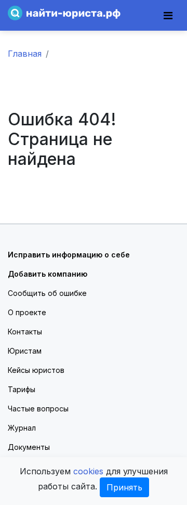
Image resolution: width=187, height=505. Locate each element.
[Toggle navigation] (168, 15)
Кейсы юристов (36, 370)
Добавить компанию (47, 273)
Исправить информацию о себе (69, 254)
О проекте (27, 312)
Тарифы (21, 389)
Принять (124, 487)
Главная (25, 53)
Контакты (25, 331)
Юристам (25, 350)
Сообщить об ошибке (47, 293)
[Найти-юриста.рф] (64, 12)
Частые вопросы (38, 408)
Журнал (22, 427)
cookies (88, 471)
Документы (29, 447)
